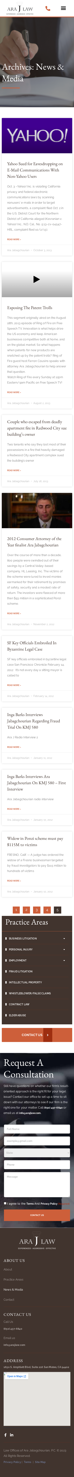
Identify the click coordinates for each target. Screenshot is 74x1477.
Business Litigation (23, 938)
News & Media (13, 1289)
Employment (18, 960)
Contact (9, 1299)
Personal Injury (21, 949)
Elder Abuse (17, 1015)
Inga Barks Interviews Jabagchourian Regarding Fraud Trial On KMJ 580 (33, 721)
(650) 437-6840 (53, 1107)
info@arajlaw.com (14, 1345)
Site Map (40, 1462)
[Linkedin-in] (11, 1435)
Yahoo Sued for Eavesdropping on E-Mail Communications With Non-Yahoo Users (35, 170)
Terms (30, 1203)
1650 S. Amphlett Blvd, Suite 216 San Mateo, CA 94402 (36, 1367)
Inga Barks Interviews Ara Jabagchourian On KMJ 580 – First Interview (36, 783)
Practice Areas (13, 1279)
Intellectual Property (25, 982)
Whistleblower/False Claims (30, 993)
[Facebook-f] (5, 1435)
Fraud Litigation (21, 971)
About (8, 1269)
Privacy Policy (49, 1203)
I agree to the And (38, 1203)
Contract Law (19, 1004)
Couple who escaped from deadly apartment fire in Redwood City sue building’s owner (37, 428)
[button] (63, 8)
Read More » (14, 239)
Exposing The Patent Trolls (29, 307)
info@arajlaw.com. (30, 1113)
